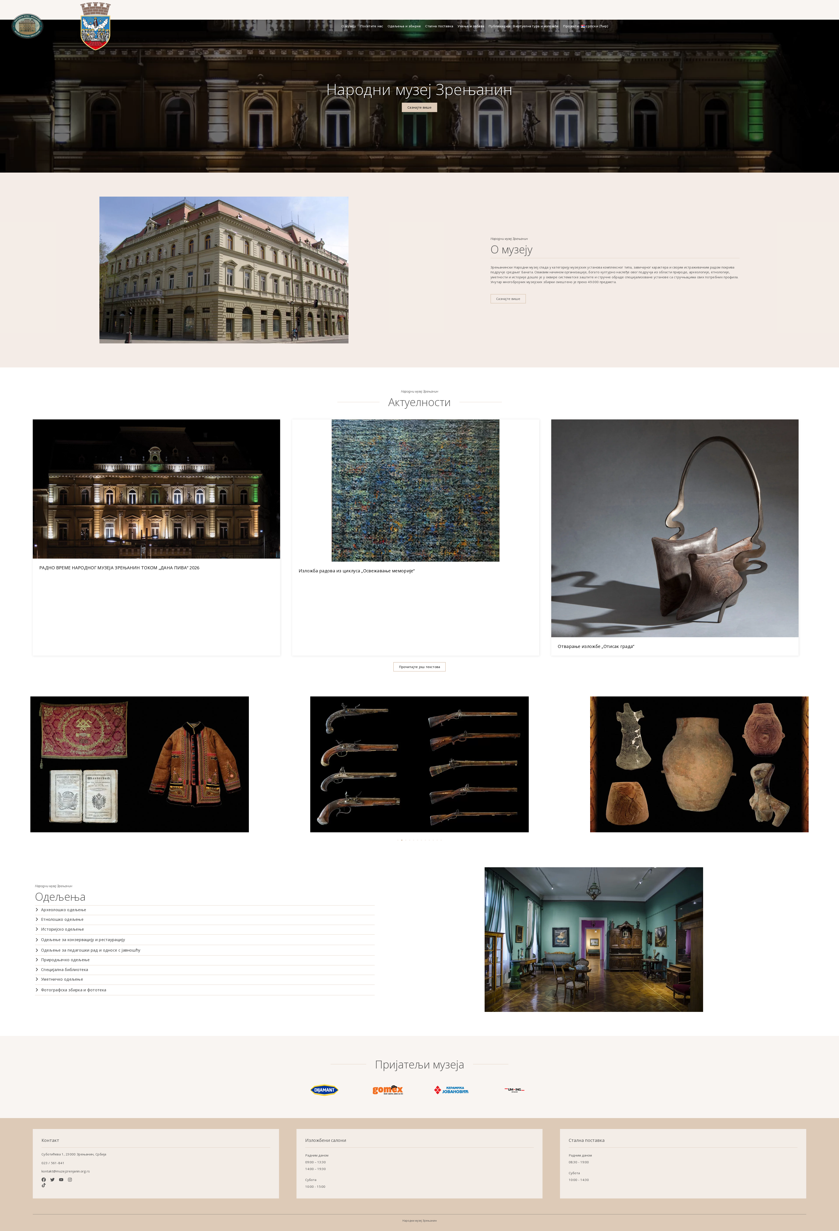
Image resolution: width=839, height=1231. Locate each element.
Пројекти (571, 26)
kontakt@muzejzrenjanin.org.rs (66, 1171)
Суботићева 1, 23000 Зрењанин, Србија (74, 1154)
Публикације (500, 26)
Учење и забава (471, 26)
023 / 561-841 (53, 1163)
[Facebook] (44, 1179)
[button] (419, 667)
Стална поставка (439, 26)
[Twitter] (52, 1179)
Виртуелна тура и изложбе (535, 26)
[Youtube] (61, 1179)
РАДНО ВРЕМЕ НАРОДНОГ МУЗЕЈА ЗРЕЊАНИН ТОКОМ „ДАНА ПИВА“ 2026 (119, 568)
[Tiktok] (44, 1185)
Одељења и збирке (404, 26)
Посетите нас (371, 26)
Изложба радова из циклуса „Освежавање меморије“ (357, 571)
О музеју (348, 26)
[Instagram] (70, 1179)
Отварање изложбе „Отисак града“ (596, 646)
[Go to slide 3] (405, 840)
